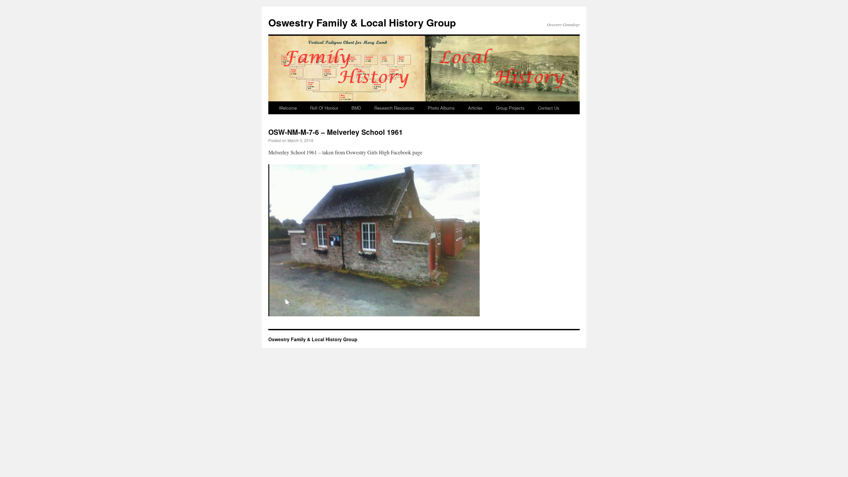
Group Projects (510, 108)
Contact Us (548, 108)
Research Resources (394, 108)
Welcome (288, 108)
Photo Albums (441, 108)
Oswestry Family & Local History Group (362, 22)
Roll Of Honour (324, 108)
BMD (356, 108)
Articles (475, 108)
